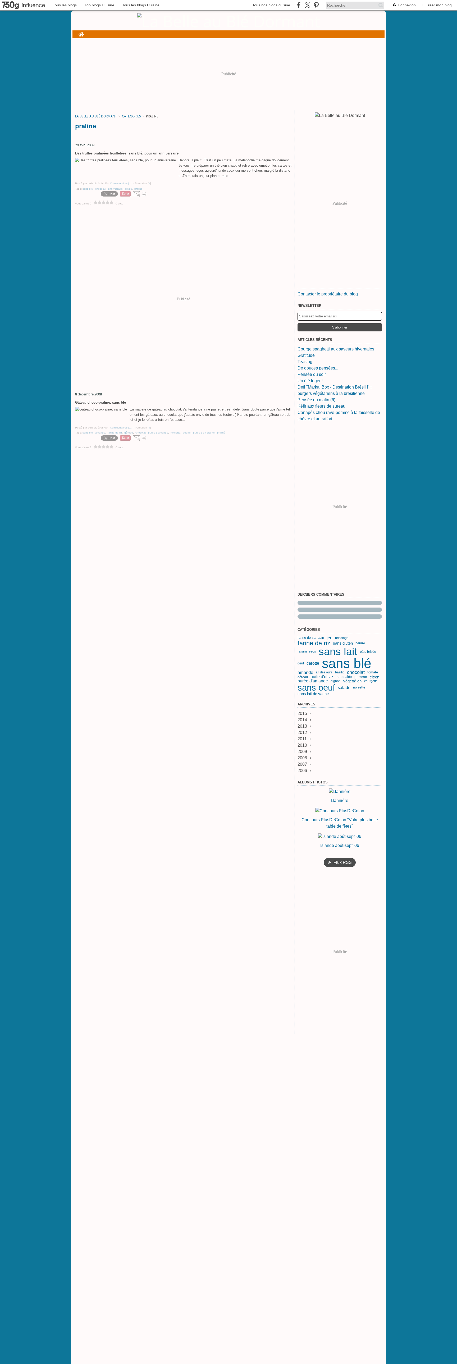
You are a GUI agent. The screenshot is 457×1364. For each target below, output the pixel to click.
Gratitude (306, 355)
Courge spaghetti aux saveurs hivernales (336, 349)
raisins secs (307, 651)
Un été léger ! (310, 380)
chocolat (356, 672)
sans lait (338, 651)
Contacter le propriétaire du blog (328, 294)
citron (374, 677)
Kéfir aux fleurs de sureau (321, 406)
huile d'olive (321, 677)
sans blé (346, 663)
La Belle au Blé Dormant (96, 116)
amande (305, 672)
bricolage (342, 638)
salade (344, 687)
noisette (359, 687)
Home (81, 32)
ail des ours (324, 672)
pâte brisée (368, 651)
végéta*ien (352, 681)
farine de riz (314, 643)
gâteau (303, 677)
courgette (371, 681)
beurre (360, 643)
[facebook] (298, 5)
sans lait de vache (313, 694)
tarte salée (344, 677)
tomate (372, 672)
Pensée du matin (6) (316, 400)
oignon (336, 681)
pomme (360, 677)
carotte (313, 663)
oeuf (301, 663)
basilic (339, 672)
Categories (131, 116)
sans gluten (343, 643)
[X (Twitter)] (307, 5)
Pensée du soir (312, 374)
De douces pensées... (318, 368)
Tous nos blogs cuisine (271, 5)
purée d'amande (313, 681)
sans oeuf (316, 687)
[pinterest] (316, 5)
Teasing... (307, 361)
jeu (329, 638)
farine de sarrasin (311, 638)
